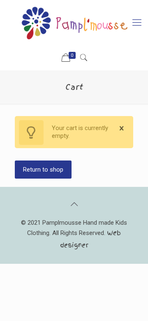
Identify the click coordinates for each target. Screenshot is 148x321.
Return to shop (43, 169)
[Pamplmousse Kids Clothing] (74, 22)
